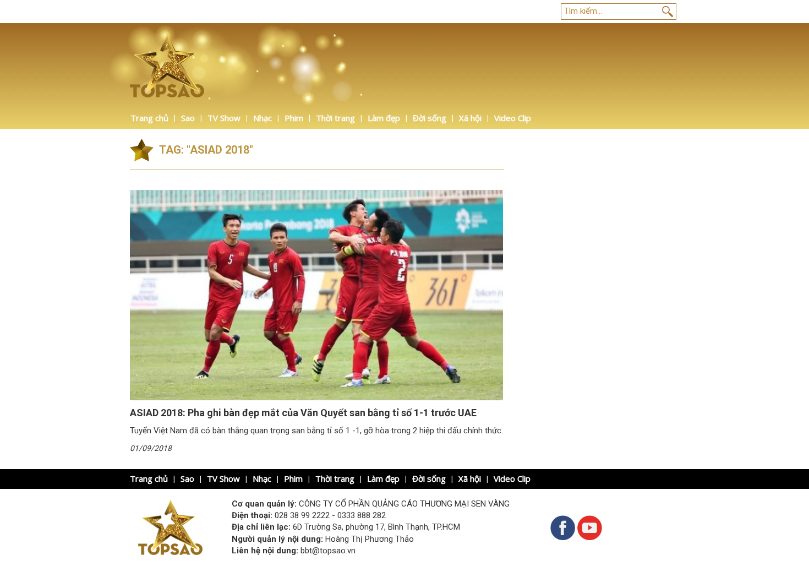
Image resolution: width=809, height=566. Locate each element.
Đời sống (429, 117)
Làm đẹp (384, 117)
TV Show (223, 117)
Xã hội (470, 117)
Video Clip (512, 117)
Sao (188, 117)
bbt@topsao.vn (328, 551)
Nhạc (262, 117)
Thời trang (335, 117)
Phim (294, 117)
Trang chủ (149, 117)
